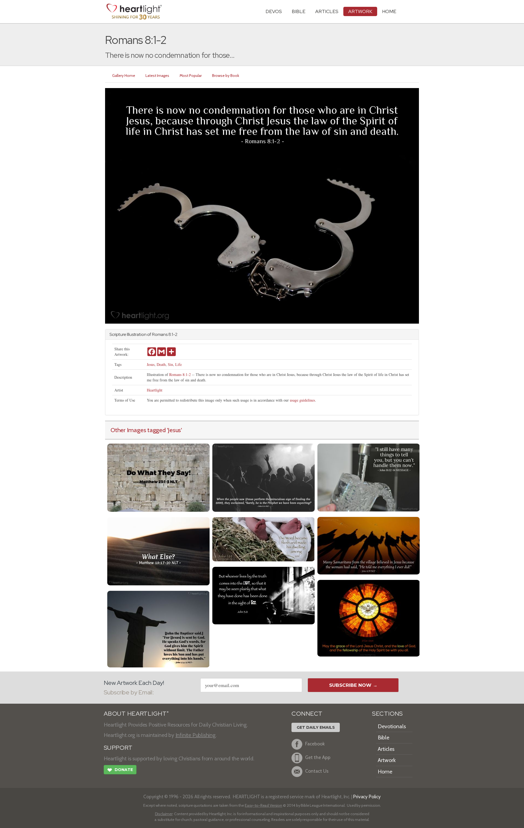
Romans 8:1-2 (180, 374)
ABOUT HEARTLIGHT (136, 714)
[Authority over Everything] (158, 628)
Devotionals (392, 726)
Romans (160, 334)
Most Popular (191, 75)
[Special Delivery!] (368, 477)
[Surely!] (263, 477)
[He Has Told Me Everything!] (368, 545)
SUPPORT (118, 748)
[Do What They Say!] (158, 477)
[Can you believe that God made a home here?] (263, 538)
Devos (274, 11)
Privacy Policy (367, 796)
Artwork (360, 11)
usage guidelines (302, 400)
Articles (326, 11)
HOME (389, 11)
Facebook (315, 743)
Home (385, 771)
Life (178, 364)
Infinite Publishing (195, 735)
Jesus (150, 364)
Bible (298, 11)
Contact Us (317, 771)
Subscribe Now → (353, 685)
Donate (120, 770)
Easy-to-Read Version (263, 805)
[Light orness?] (263, 595)
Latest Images (157, 75)
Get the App (318, 757)
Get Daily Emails (316, 727)
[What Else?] (158, 550)
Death (161, 364)
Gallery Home (123, 75)
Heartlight (154, 390)
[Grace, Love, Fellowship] (368, 617)
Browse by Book (225, 75)
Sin (170, 364)
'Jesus (174, 430)
